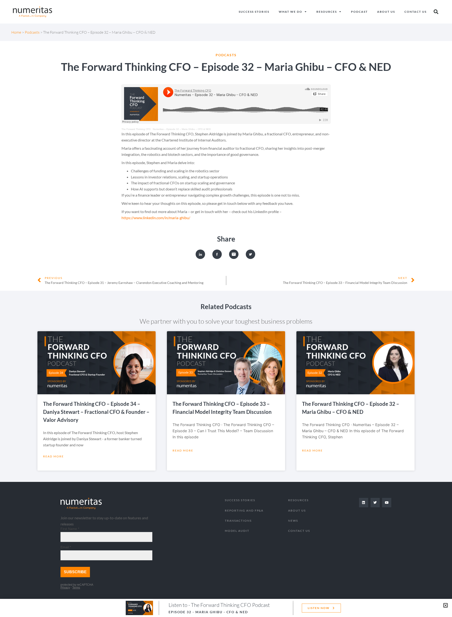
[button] (445, 605)
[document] (226, 308)
